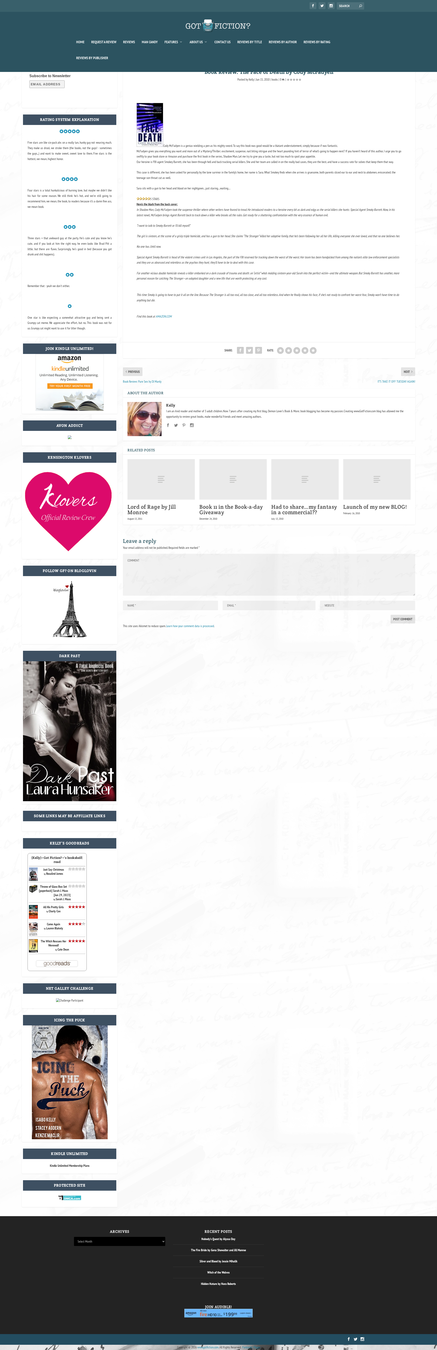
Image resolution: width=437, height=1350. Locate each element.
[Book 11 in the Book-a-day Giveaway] (233, 479)
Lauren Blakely (54, 928)
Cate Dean (63, 949)
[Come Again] (33, 935)
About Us (196, 42)
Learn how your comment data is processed (190, 626)
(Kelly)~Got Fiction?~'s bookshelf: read (57, 860)
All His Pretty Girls (53, 907)
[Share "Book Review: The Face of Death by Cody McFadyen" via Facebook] (240, 350)
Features (171, 42)
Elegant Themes (95, 1339)
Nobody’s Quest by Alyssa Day (218, 1239)
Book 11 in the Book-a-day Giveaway (231, 509)
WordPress (125, 1339)
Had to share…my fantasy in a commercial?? (304, 509)
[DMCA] (69, 1199)
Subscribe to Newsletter (50, 76)
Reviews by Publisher (92, 58)
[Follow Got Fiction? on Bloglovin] (70, 636)
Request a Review (103, 42)
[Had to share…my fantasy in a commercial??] (305, 479)
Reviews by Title (249, 42)
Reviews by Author (283, 42)
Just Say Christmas (53, 869)
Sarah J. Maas (63, 899)
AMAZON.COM (164, 316)
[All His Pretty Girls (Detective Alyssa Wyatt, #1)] (33, 917)
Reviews (129, 42)
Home (80, 42)
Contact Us (222, 42)
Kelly (251, 79)
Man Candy (150, 42)
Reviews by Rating (317, 42)
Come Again (53, 924)
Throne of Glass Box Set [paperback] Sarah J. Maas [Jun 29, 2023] (55, 891)
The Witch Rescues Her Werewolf (53, 943)
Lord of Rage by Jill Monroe (151, 509)
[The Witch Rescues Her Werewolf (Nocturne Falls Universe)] (33, 951)
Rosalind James (54, 874)
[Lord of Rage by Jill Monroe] (161, 479)
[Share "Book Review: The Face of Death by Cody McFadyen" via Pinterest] (258, 350)
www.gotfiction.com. (208, 1347)
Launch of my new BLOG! (375, 506)
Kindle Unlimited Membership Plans (69, 1166)
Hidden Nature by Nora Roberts (218, 1284)
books (275, 79)
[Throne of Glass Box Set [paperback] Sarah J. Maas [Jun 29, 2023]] (33, 892)
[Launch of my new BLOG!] (377, 479)
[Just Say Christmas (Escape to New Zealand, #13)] (33, 880)
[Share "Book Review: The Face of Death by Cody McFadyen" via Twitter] (249, 350)
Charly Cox (55, 911)
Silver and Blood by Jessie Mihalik (218, 1261)
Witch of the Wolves (218, 1272)
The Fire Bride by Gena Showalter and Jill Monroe (218, 1250)
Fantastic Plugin (251, 1347)
